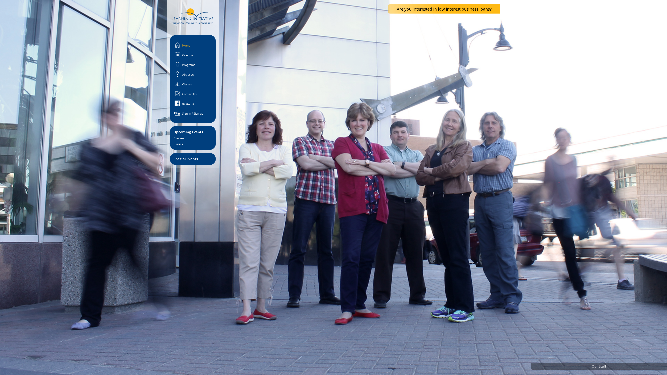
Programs (188, 65)
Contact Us (189, 94)
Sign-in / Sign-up (192, 113)
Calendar (188, 55)
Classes (187, 84)
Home (186, 45)
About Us (188, 75)
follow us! (188, 104)
